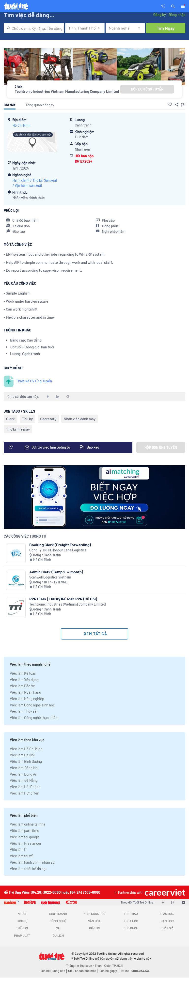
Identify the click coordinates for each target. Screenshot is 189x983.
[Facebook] (163, 902)
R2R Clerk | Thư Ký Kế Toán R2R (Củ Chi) (63, 598)
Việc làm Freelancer (25, 843)
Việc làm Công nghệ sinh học (32, 705)
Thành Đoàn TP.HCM (109, 965)
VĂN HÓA (94, 921)
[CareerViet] (164, 892)
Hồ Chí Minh (22, 125)
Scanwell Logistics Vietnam (50, 577)
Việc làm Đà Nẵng (24, 780)
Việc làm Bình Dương (26, 761)
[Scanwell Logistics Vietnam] (15, 580)
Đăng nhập (176, 14)
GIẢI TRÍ (94, 928)
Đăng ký (159, 14)
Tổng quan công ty (39, 105)
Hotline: (135, 971)
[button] (173, 6)
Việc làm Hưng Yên (24, 793)
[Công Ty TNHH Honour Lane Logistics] (15, 553)
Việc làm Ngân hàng (25, 692)
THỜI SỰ (21, 921)
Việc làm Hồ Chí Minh (26, 749)
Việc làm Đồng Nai (24, 767)
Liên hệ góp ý (108, 971)
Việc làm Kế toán (23, 673)
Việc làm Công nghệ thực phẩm (34, 717)
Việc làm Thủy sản (24, 711)
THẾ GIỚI (22, 928)
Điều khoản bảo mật (82, 971)
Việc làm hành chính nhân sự (32, 862)
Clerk (10, 419)
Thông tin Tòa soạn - (80, 965)
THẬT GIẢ (167, 928)
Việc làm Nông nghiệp (27, 698)
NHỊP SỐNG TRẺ (94, 914)
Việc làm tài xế (21, 856)
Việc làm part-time (24, 830)
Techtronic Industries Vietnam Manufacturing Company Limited (67, 91)
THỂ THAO (131, 914)
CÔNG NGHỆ (58, 921)
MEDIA (21, 914)
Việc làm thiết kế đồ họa (28, 868)
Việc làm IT (18, 849)
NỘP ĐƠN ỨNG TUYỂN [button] (147, 89)
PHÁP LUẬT (22, 935)
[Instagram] (172, 902)
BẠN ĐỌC (167, 921)
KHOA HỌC (131, 921)
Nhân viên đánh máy (79, 419)
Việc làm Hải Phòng (25, 786)
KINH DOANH (58, 914)
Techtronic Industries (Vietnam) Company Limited (67, 604)
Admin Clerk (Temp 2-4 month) (56, 571)
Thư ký (27, 419)
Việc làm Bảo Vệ (22, 686)
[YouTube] (183, 902)
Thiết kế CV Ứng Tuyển (34, 381)
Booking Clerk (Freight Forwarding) (60, 544)
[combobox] (34, 28)
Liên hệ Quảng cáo (52, 971)
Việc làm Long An (23, 774)
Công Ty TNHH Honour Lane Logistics (57, 550)
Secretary (48, 419)
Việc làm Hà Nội (22, 755)
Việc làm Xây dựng (24, 679)
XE (58, 928)
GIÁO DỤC (167, 914)
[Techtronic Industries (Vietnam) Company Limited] (15, 607)
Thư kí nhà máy (18, 429)
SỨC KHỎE (131, 928)
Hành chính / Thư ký (27, 180)
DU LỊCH (58, 935)
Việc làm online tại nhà (27, 824)
